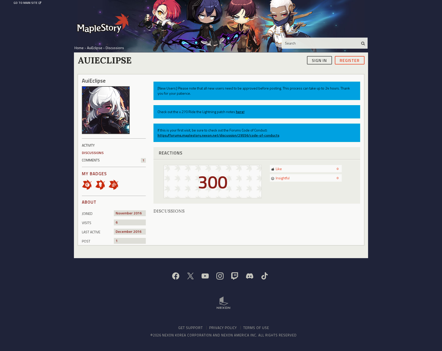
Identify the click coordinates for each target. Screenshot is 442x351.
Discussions (93, 152)
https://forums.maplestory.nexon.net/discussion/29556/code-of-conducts (218, 135)
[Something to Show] (115, 184)
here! (240, 111)
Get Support (190, 327)
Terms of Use (256, 327)
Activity (88, 145)
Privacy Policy (223, 327)
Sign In (319, 60)
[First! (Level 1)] (88, 184)
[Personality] (101, 184)
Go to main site (25, 3)
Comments (113, 160)
